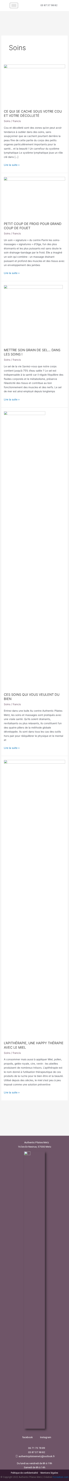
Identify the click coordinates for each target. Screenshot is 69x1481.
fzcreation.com (60, 1477)
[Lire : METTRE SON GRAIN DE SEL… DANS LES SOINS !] (33, 314)
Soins (7, 121)
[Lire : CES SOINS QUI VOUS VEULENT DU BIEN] (24, 549)
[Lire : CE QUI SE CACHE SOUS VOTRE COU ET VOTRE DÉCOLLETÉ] (34, 84)
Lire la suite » (12, 164)
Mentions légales (49, 1473)
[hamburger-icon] (14, 5)
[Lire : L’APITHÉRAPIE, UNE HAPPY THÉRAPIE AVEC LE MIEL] (34, 898)
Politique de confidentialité (24, 1473)
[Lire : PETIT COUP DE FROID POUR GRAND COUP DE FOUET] (34, 197)
